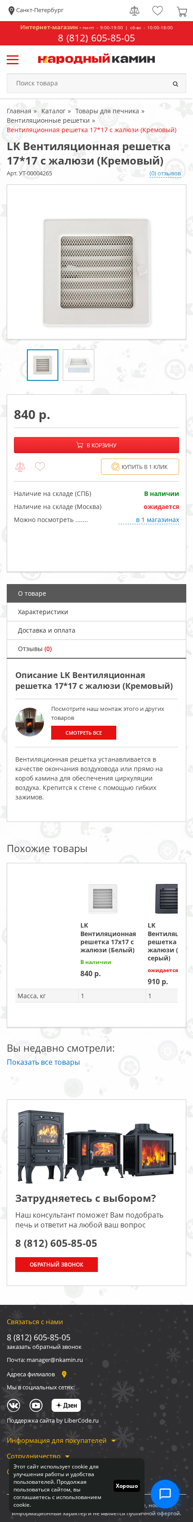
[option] (96, 262)
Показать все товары (43, 1062)
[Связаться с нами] (165, 1494)
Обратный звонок (56, 1264)
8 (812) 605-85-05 (96, 38)
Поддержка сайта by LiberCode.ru (53, 1420)
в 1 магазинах (157, 519)
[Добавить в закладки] (40, 467)
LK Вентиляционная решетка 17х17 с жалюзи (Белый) (108, 937)
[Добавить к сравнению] (20, 467)
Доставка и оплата (46, 630)
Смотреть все (84, 732)
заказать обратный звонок (44, 1347)
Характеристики (43, 611)
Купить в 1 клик (144, 467)
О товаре (32, 593)
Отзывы (35, 648)
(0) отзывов (165, 173)
